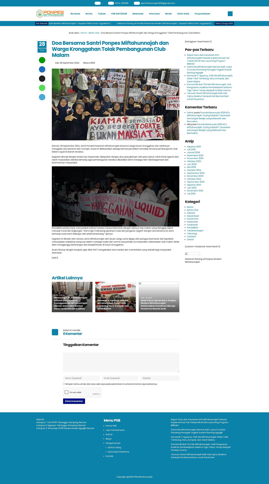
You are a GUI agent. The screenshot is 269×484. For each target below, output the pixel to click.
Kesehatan (193, 218)
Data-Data (183, 13)
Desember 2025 (195, 155)
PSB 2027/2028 (119, 13)
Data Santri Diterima (118, 451)
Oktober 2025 (194, 161)
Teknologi (192, 233)
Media (168, 13)
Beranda (75, 13)
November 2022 (195, 190)
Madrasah (138, 13)
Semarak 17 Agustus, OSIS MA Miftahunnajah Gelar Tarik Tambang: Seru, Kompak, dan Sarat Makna (113, 304)
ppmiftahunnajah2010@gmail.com (158, 3)
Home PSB (111, 425)
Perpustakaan (202, 13)
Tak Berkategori (195, 230)
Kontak (109, 456)
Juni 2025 (192, 164)
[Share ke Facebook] (42, 69)
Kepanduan (193, 215)
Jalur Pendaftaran (115, 430)
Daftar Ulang (114, 447)
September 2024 (196, 173)
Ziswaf (190, 239)
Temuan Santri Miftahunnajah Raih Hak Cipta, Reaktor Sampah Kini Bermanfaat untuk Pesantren (208, 96)
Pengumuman (113, 443)
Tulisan (102, 13)
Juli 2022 (191, 193)
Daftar (109, 434)
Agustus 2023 (194, 184)
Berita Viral (94, 33)
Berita (89, 13)
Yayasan (191, 236)
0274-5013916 (121, 3)
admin (190, 112)
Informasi (154, 13)
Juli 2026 (191, 149)
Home (84, 33)
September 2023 (195, 181)
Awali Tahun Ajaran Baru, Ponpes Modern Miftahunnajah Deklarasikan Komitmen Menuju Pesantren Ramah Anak (158, 304)
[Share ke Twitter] (42, 78)
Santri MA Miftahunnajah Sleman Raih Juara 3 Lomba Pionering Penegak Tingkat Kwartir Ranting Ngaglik (209, 69)
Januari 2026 (193, 152)
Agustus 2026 (194, 146)
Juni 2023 (191, 187)
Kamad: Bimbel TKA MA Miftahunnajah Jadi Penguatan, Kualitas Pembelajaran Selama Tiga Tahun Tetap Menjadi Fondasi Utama (209, 87)
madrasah (192, 224)
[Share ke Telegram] (42, 97)
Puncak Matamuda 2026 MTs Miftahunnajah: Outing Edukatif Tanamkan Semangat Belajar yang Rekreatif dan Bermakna (208, 117)
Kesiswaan (192, 221)
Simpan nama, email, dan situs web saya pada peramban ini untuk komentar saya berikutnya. (111, 384)
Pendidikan (192, 227)
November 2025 (195, 158)
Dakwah (191, 212)
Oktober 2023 (194, 178)
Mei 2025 (191, 167)
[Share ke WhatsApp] (42, 88)
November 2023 (195, 175)
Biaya (108, 438)
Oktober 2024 (194, 170)
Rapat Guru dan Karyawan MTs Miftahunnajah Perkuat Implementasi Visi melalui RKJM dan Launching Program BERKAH (208, 59)
